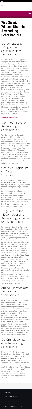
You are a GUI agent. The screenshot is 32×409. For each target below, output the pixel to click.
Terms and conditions (12, 401)
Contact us (8, 392)
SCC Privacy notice (11, 396)
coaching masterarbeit (9, 117)
